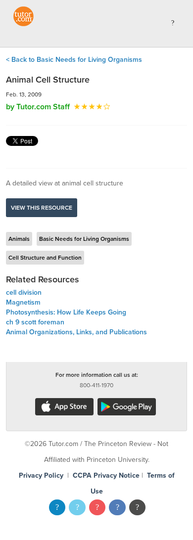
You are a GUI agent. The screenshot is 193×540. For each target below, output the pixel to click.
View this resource (41, 207)
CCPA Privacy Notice (106, 475)
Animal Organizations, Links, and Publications (76, 332)
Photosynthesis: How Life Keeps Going (66, 312)
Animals (19, 238)
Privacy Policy (41, 475)
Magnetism (23, 302)
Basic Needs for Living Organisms (84, 238)
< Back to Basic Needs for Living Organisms (74, 59)
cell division (24, 292)
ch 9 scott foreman (35, 322)
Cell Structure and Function (45, 257)
